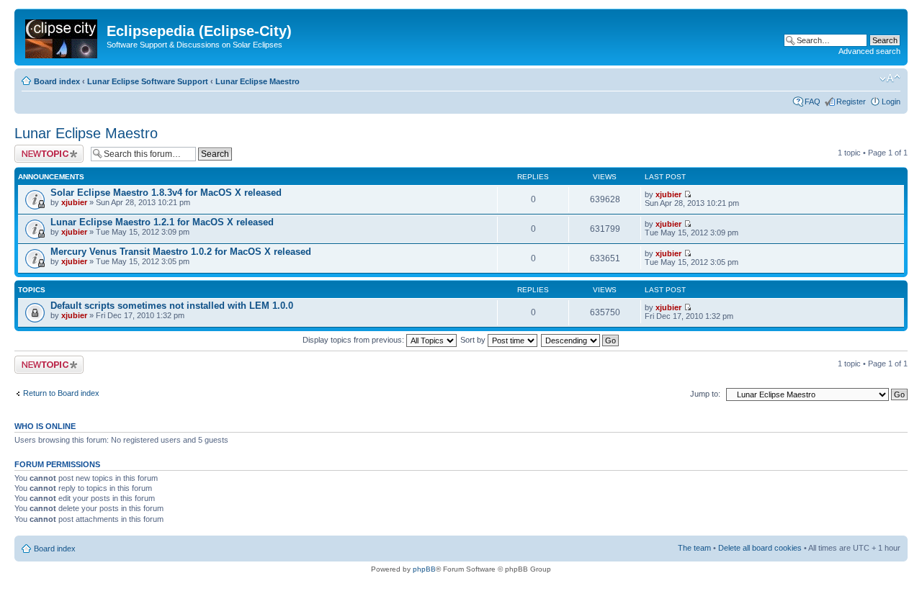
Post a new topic (43, 149)
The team (694, 547)
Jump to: (705, 393)
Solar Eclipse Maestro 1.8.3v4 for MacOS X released (166, 192)
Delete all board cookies (760, 547)
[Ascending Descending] (580, 339)
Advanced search (869, 51)
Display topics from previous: (354, 339)
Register (851, 101)
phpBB (424, 569)
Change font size (890, 78)
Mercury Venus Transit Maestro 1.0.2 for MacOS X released (180, 251)
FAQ (812, 101)
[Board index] (62, 36)
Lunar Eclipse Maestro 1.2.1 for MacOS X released (162, 222)
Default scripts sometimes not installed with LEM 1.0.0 (171, 305)
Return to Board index (61, 393)
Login (891, 101)
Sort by (474, 339)
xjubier (74, 202)
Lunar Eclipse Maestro (257, 81)
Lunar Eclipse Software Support (147, 81)
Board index (57, 81)
